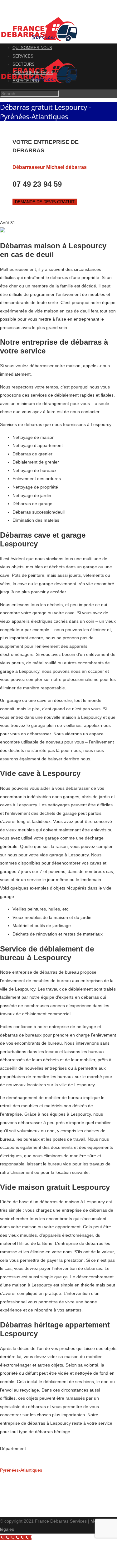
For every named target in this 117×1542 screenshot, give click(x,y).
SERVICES (22, 56)
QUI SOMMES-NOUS (32, 47)
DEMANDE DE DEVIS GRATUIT (45, 202)
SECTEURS (23, 64)
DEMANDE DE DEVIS (32, 72)
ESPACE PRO (25, 81)
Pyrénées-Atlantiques (21, 1470)
